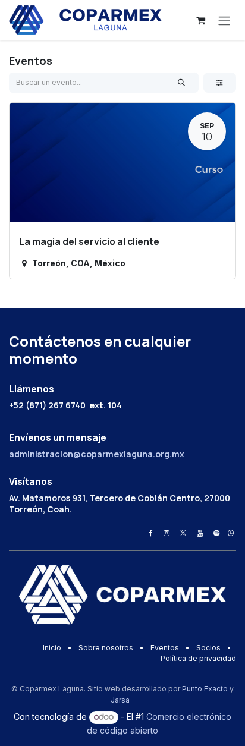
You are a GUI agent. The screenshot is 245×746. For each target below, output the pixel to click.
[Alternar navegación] (224, 20)
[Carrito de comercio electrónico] (200, 20)
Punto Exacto (205, 688)
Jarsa (120, 699)
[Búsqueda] (182, 83)
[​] (150, 533)
